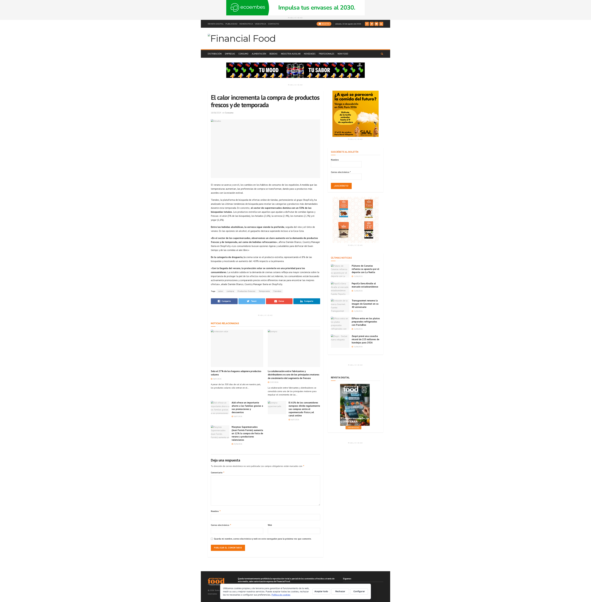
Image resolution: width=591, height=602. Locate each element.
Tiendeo (277, 291)
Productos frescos (246, 291)
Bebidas (273, 53)
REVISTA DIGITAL (216, 24)
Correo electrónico (221, 524)
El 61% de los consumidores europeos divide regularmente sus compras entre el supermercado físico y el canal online (304, 409)
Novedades (310, 53)
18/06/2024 (216, 112)
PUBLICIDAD (231, 24)
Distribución (215, 53)
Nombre (216, 511)
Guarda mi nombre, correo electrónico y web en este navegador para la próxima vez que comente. (263, 538)
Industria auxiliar (291, 53)
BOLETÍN (325, 24)
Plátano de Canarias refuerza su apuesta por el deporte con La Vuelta (365, 269)
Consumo (243, 53)
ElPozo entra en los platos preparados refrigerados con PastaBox (366, 321)
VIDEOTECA (260, 24)
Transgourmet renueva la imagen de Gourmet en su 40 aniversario (365, 303)
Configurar (359, 591)
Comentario (218, 472)
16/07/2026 (237, 416)
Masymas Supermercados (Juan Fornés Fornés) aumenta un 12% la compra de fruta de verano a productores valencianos (247, 433)
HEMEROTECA (246, 24)
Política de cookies (280, 594)
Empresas (230, 53)
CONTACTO (273, 24)
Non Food (343, 53)
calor (220, 291)
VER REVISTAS (353, 427)
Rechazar (340, 591)
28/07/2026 (216, 379)
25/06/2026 (237, 444)
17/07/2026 (273, 382)
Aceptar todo (321, 591)
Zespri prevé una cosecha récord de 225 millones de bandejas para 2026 (365, 339)
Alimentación (259, 53)
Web (270, 525)
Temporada (264, 291)
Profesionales (326, 53)
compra (230, 291)
